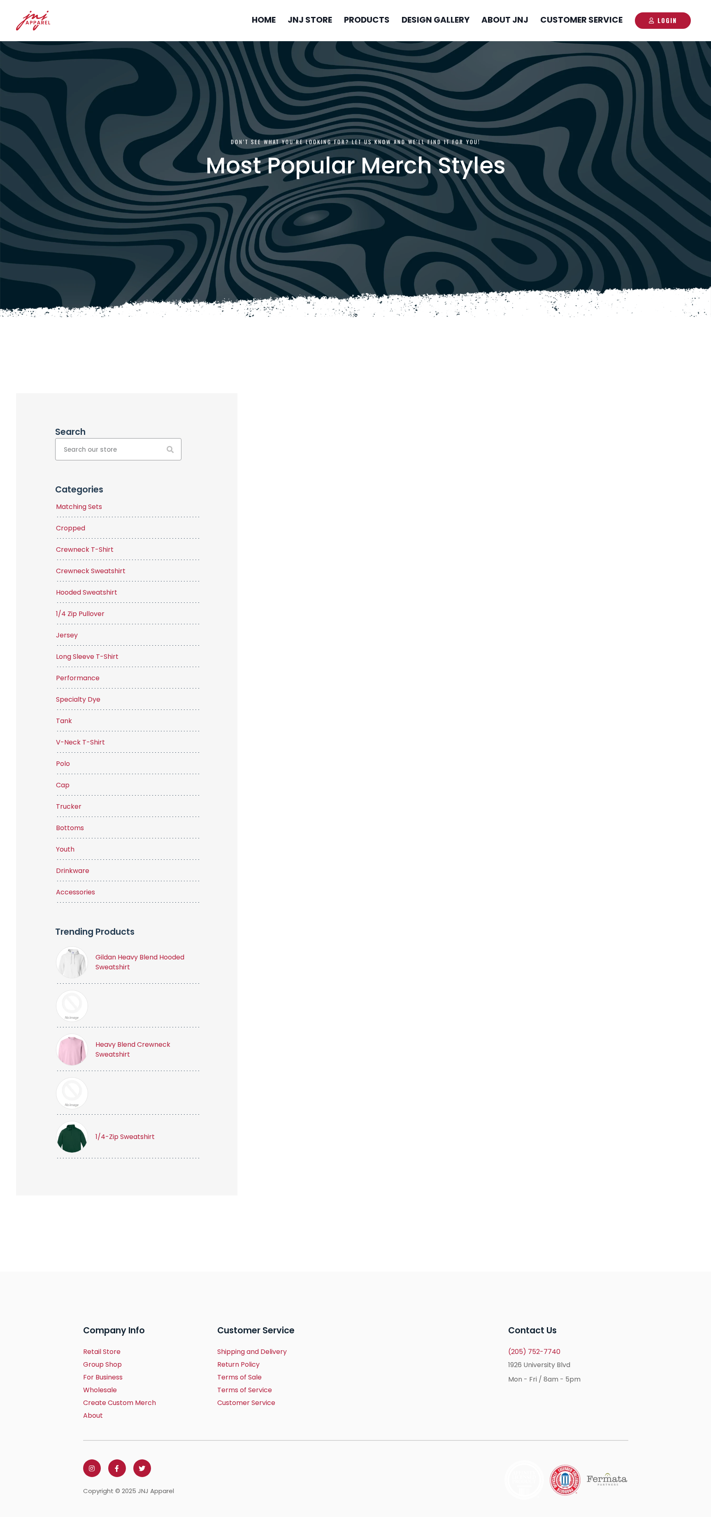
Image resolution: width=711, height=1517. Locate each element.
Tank (64, 721)
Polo (63, 763)
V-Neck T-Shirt (80, 742)
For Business (103, 1377)
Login (667, 20)
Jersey (67, 635)
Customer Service (581, 20)
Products (367, 20)
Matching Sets (79, 506)
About (93, 1415)
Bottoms (70, 828)
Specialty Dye (78, 699)
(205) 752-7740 (534, 1351)
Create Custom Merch (119, 1402)
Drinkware (72, 870)
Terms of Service (244, 1390)
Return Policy (238, 1364)
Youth (65, 849)
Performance (78, 678)
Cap (63, 785)
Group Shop (102, 1364)
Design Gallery (435, 20)
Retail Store (102, 1351)
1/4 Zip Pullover (80, 613)
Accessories (75, 892)
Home (264, 20)
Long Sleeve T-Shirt (87, 656)
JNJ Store (310, 20)
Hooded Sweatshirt (86, 592)
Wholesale (100, 1390)
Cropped (70, 528)
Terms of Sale (239, 1377)
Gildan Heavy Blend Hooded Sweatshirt (139, 962)
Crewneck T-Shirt (85, 549)
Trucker (68, 806)
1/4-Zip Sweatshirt (125, 1136)
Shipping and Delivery (252, 1351)
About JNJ (504, 20)
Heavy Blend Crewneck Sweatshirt (132, 1049)
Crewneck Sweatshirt (90, 571)
